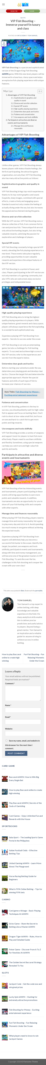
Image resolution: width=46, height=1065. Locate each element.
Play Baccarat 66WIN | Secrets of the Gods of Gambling (25, 804)
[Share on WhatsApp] (15, 574)
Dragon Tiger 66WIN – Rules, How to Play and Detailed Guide (25, 938)
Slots (23, 18)
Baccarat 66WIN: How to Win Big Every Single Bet (24, 778)
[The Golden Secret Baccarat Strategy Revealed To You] (5, 964)
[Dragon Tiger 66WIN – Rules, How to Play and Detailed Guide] (5, 938)
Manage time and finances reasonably (23, 127)
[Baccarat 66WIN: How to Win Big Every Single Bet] (5, 779)
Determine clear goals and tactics (26, 112)
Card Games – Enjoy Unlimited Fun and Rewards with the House (26, 817)
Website (8, 729)
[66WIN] (23, 4)
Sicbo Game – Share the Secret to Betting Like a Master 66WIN (23, 925)
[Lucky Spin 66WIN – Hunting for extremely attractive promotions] (5, 999)
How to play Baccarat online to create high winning (11, 657)
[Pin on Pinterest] (15, 583)
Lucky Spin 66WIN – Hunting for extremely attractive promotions (23, 998)
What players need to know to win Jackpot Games (23, 1037)
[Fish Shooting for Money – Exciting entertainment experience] (5, 1011)
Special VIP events (21, 106)
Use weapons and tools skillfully (26, 117)
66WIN (5, 74)
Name (8, 705)
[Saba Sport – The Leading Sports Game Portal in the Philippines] (5, 839)
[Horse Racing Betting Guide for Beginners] (5, 878)
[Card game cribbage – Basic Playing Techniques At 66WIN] (5, 912)
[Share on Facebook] (31, 574)
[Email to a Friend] (31, 578)
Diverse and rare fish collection (25, 103)
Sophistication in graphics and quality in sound (25, 99)
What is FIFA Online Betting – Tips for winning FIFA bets (25, 891)
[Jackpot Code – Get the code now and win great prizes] (5, 986)
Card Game (8, 766)
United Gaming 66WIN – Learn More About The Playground (25, 865)
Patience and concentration (24, 114)
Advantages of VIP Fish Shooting (21, 95)
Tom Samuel (33, 35)
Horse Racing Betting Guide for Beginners (23, 878)
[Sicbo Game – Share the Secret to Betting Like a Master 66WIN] (5, 925)
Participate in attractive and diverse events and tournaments (22, 121)
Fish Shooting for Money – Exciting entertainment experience (24, 1011)
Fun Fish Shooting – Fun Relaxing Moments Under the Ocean (34, 657)
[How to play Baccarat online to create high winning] (5, 792)
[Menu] (3, 4)
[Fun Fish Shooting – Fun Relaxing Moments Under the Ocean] (5, 1024)
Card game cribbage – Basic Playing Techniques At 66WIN (25, 912)
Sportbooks (9, 826)
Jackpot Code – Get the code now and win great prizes (25, 985)
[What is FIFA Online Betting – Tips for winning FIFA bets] (5, 891)
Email (8, 717)
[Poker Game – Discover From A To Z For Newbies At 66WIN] (5, 951)
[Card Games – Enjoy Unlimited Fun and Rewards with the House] (5, 818)
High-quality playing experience (26, 109)
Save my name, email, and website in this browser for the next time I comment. (22, 745)
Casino (6, 899)
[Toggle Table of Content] (38, 91)
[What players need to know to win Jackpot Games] (5, 1037)
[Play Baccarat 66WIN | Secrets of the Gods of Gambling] (5, 805)
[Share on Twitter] (15, 578)
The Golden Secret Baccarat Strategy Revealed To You (25, 964)
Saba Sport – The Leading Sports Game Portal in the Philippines (26, 839)
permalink (38, 591)
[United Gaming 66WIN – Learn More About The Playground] (5, 865)
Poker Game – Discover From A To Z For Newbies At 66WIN (25, 951)
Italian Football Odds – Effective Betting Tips (23, 852)
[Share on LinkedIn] (31, 583)
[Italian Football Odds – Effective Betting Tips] (5, 852)
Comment (10, 683)
